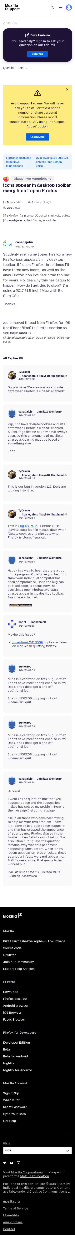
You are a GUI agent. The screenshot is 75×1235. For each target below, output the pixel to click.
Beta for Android (15, 1056)
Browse (28, 215)
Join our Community (18, 962)
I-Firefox (12, 23)
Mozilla (12, 916)
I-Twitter (9, 955)
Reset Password (15, 1107)
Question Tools (13, 67)
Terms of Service (15, 1208)
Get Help (9, 1121)
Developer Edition (16, 1042)
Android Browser (15, 1006)
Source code (12, 948)
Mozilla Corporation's (27, 1172)
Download (10, 992)
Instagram (18, 1162)
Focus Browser (14, 1019)
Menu (60, 7)
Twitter (4, 1162)
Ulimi (6, 1143)
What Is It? (11, 1100)
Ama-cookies (12, 1222)
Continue (37, 53)
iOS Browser (12, 1012)
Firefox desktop (15, 999)
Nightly (8, 1063)
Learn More (37, 137)
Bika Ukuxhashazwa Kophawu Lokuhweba (34, 941)
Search (52, 7)
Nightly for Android (17, 1070)
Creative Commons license (49, 1191)
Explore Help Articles (19, 969)
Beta (6, 1049)
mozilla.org (11, 1201)
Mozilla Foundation (34, 1176)
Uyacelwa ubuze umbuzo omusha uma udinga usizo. (52, 162)
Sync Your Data (14, 1114)
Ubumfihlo (11, 1215)
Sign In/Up (11, 1093)
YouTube (11, 1162)
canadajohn (24, 242)
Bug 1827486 (28, 526)
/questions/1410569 (27, 642)
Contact (9, 1229)
